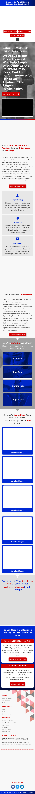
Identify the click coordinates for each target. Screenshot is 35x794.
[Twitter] (17, 787)
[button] (17, 39)
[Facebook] (13, 787)
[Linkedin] (22, 787)
